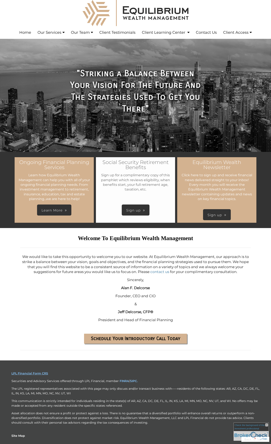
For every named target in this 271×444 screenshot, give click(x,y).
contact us (159, 272)
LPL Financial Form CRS (29, 373)
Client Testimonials (117, 32)
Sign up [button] (133, 210)
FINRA (124, 381)
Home (25, 32)
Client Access (236, 32)
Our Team (80, 32)
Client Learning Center (164, 32)
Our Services (49, 32)
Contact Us (206, 32)
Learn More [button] (52, 210)
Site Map (18, 436)
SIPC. (134, 381)
